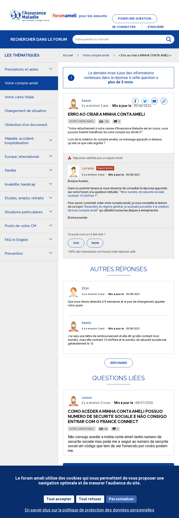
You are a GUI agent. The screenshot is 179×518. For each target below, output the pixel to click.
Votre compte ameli (81, 121)
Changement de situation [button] (25, 111)
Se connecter (123, 27)
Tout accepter (59, 499)
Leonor (87, 398)
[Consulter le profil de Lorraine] (73, 175)
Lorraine (88, 168)
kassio (86, 100)
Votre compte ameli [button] (21, 83)
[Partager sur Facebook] (135, 102)
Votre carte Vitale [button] (19, 97)
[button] (89, 24)
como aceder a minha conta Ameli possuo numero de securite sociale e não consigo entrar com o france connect (117, 416)
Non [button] (97, 244)
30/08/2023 (123, 174)
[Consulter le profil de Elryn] (73, 296)
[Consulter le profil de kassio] (73, 107)
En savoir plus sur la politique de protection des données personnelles (89, 510)
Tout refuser (90, 499)
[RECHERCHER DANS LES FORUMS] (168, 39)
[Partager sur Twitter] (144, 102)
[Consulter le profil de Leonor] (73, 405)
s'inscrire (156, 27)
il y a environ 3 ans (93, 174)
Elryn (85, 288)
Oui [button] (78, 243)
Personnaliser (121, 499)
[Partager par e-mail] (154, 102)
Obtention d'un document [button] (26, 125)
